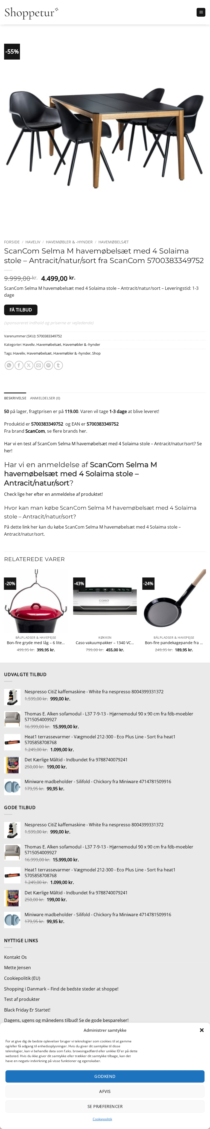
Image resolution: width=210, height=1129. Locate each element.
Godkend (104, 1076)
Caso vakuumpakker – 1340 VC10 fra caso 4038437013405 (105, 642)
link (26, 527)
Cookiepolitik (102, 1119)
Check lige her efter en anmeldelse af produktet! (53, 494)
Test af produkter (22, 999)
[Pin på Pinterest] (48, 365)
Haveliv (32, 241)
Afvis (104, 1091)
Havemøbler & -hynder (69, 241)
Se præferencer (105, 1106)
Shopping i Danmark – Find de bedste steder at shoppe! (61, 989)
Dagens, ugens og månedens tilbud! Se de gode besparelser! (66, 1020)
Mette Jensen (17, 968)
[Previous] (4, 615)
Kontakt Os (15, 957)
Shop (96, 353)
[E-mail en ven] (38, 365)
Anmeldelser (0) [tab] (45, 398)
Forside (12, 241)
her (82, 431)
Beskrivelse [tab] (15, 398)
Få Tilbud (21, 310)
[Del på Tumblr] (58, 365)
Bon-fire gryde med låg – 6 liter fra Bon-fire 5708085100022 (36, 642)
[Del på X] (28, 365)
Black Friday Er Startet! (27, 1010)
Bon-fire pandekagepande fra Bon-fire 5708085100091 (174, 642)
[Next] (206, 615)
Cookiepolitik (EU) (22, 978)
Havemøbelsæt (113, 241)
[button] (202, 1030)
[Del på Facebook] (19, 365)
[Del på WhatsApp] (9, 365)
